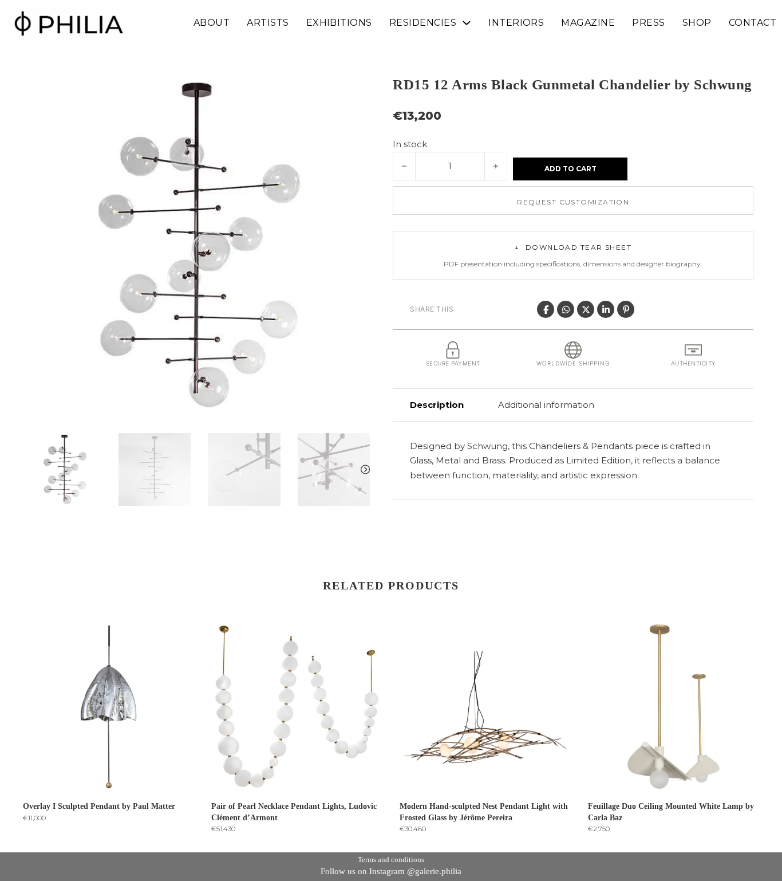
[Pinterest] (625, 309)
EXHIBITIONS (339, 22)
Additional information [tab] (546, 404)
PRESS (648, 22)
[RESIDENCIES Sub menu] (466, 22)
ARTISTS (268, 22)
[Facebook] (545, 309)
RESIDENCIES (422, 22)
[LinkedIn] (605, 309)
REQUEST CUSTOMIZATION (573, 202)
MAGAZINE (588, 22)
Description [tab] (437, 404)
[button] (354, 90)
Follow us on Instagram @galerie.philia (391, 871)
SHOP (697, 22)
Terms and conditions (391, 859)
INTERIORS (516, 22)
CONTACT (752, 22)
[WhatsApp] (565, 309)
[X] (585, 309)
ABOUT (211, 22)
